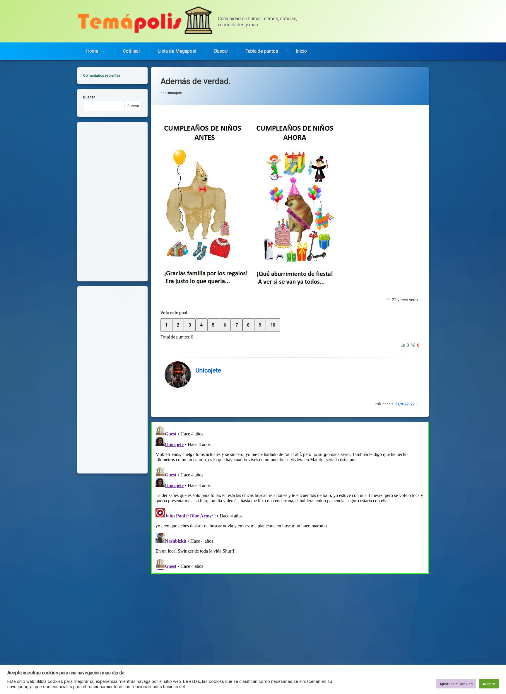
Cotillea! (131, 51)
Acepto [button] (489, 684)
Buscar (221, 51)
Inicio (301, 51)
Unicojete (174, 93)
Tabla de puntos (262, 51)
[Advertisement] (290, 617)
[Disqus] (290, 497)
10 (273, 325)
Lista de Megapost (177, 51)
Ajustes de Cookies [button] (456, 684)
